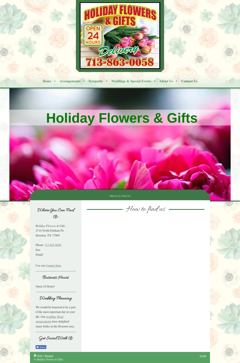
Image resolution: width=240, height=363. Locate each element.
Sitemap (48, 355)
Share (42, 347)
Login (203, 355)
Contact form (53, 265)
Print (39, 355)
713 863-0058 (53, 245)
